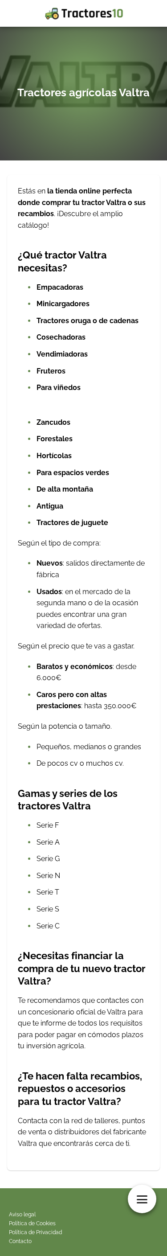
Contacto (20, 1241)
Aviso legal (22, 1214)
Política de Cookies (32, 1223)
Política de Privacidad (35, 1232)
